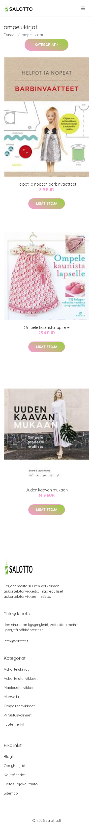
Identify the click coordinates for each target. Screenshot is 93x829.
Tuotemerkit (14, 724)
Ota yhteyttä (14, 765)
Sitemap (11, 793)
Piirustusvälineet (17, 715)
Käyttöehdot (15, 774)
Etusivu (10, 34)
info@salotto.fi (16, 641)
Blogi (8, 756)
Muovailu (11, 696)
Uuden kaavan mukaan (47, 489)
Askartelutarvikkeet (21, 678)
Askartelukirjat (16, 669)
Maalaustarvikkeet (20, 687)
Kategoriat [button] (45, 44)
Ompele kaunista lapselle (46, 327)
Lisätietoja (46, 203)
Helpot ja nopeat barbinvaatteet (46, 184)
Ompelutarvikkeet (19, 706)
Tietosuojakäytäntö (21, 784)
